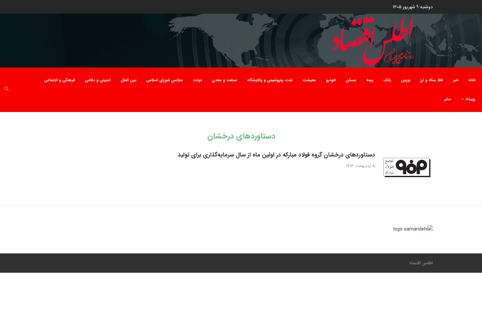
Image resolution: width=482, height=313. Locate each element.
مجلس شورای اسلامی (164, 80)
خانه (471, 80)
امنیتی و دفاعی (98, 80)
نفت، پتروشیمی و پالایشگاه (270, 80)
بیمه (369, 80)
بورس (406, 80)
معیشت (309, 80)
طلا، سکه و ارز (431, 80)
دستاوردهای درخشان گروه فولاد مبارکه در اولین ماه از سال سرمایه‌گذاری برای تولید (276, 154)
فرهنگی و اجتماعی (59, 80)
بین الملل (128, 80)
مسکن (351, 80)
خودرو (331, 80)
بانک (387, 80)
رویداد (470, 99)
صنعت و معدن (224, 80)
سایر (447, 99)
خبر (455, 80)
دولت (197, 80)
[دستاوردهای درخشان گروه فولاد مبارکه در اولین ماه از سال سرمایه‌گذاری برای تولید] (406, 168)
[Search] (6, 89)
